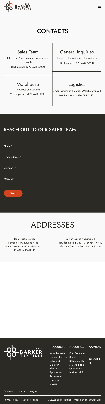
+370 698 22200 (35, 67)
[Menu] (99, 7)
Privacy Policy (11, 400)
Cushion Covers (54, 382)
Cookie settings (30, 400)
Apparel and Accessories (56, 374)
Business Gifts (77, 372)
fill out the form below (19, 58)
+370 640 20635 (36, 94)
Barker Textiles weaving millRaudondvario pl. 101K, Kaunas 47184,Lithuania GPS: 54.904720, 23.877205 (80, 242)
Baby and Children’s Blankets (55, 364)
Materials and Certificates (76, 366)
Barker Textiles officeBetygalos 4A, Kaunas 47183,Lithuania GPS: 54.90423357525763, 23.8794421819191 (24, 244)
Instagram (33, 391)
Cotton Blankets (58, 357)
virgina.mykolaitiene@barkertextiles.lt (81, 91)
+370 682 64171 (85, 95)
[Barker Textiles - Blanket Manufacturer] (17, 6)
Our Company (77, 353)
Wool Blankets (57, 353)
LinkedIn (21, 391)
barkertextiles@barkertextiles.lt (81, 58)
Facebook (8, 391)
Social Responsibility (76, 359)
